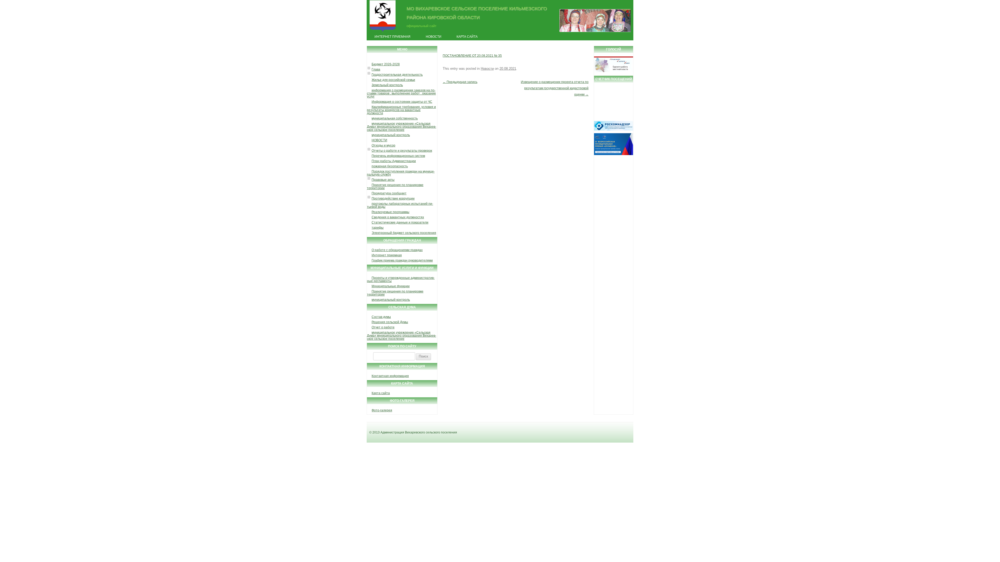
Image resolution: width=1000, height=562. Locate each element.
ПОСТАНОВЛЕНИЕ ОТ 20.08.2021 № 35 (472, 56)
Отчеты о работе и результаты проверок (402, 150)
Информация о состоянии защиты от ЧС (402, 102)
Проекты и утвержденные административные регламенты (401, 279)
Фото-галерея (382, 410)
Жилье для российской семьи (393, 80)
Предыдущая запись (460, 82)
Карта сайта (467, 37)
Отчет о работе (383, 327)
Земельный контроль (387, 85)
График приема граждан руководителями (402, 260)
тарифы (378, 227)
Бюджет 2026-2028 (386, 64)
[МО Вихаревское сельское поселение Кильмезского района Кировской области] (382, 32)
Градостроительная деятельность (397, 74)
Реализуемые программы (390, 212)
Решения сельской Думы (390, 322)
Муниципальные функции (391, 286)
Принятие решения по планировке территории (395, 186)
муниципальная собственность (395, 118)
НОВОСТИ (379, 140)
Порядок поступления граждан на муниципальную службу (401, 173)
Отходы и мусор (383, 145)
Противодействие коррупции (393, 198)
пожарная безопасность (390, 166)
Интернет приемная (392, 37)
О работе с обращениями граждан (397, 250)
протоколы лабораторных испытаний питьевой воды (400, 205)
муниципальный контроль (391, 135)
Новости (433, 37)
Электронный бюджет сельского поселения (404, 233)
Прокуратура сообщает (389, 193)
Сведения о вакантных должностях (398, 217)
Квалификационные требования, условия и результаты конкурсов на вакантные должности (401, 110)
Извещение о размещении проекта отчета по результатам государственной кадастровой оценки (555, 88)
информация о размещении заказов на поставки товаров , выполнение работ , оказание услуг (401, 93)
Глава (376, 69)
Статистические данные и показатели (400, 222)
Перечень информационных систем (398, 156)
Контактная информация (390, 376)
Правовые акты (383, 180)
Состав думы (381, 317)
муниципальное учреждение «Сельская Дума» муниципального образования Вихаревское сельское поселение (401, 127)
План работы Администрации (394, 161)
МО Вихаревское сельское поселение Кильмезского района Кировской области (477, 13)
